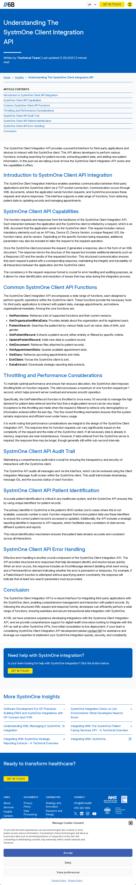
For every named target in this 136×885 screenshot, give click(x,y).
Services (9, 807)
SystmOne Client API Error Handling (24, 125)
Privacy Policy (59, 880)
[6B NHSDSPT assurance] (110, 799)
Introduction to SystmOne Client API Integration (31, 95)
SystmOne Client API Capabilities (22, 100)
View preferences (68, 872)
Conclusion (10, 131)
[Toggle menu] (129, 4)
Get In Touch (112, 4)
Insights (19, 77)
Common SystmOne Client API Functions (27, 105)
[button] (130, 823)
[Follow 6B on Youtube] (94, 814)
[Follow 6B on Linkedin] (81, 814)
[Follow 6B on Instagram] (87, 814)
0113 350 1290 (82, 807)
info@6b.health (83, 803)
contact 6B (94, 631)
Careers (8, 815)
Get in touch (20, 670)
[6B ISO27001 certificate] (107, 810)
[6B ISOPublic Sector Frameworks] (120, 810)
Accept (68, 853)
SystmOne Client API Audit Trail (21, 115)
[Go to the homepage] (9, 4)
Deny (68, 862)
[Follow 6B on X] (75, 814)
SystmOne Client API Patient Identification (27, 120)
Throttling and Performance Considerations (29, 110)
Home (7, 77)
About (7, 803)
